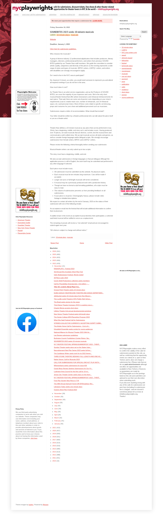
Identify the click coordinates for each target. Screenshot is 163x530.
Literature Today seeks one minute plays (68, 387)
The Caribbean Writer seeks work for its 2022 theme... (73, 353)
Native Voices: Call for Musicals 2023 (67, 359)
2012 (54, 455)
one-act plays (126, 76)
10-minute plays (63, 35)
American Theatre (24, 220)
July (56, 406)
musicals (74, 35)
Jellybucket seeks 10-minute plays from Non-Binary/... (73, 296)
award (124, 55)
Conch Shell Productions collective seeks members (72, 281)
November (58, 393)
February (57, 421)
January (57, 424)
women (124, 95)
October (57, 396)
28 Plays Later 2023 (61, 278)
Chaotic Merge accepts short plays (66, 308)
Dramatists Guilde (24, 223)
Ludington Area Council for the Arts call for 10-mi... (71, 371)
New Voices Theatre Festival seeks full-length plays (72, 314)
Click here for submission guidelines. (63, 49)
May (56, 412)
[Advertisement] (29, 53)
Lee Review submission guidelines (66, 335)
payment (125, 79)
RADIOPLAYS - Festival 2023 (64, 269)
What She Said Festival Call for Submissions (69, 320)
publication (125, 84)
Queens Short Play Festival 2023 (65, 390)
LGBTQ (124, 50)
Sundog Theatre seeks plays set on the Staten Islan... (72, 347)
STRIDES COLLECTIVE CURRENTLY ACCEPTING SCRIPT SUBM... (78, 323)
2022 (54, 263)
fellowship (125, 60)
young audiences (128, 97)
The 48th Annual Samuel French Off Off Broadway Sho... (74, 384)
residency (125, 89)
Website (53, 39)
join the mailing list (67, 15)
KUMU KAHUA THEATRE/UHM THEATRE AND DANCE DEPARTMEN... (79, 293)
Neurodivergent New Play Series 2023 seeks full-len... (73, 350)
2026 (54, 251)
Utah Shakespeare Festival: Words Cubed (68, 275)
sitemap (96, 15)
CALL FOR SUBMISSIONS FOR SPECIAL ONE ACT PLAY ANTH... (77, 362)
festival (124, 63)
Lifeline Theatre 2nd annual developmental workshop (72, 311)
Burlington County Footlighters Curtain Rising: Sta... (72, 338)
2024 (54, 257)
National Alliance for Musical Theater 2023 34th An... (72, 332)
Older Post (108, 243)
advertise (52, 15)
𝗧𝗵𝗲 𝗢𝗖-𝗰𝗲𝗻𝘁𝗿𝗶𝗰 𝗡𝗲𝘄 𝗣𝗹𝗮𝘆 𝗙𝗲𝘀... (67, 287)
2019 (54, 433)
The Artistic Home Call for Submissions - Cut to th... (72, 326)
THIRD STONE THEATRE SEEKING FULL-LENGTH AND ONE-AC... (78, 356)
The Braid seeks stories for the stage (67, 302)
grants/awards (127, 68)
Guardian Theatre (24, 225)
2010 (54, 461)
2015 (54, 446)
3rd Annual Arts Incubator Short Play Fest (68, 272)
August (57, 402)
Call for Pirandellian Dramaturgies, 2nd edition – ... (71, 284)
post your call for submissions (33, 15)
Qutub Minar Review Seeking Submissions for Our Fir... (73, 368)
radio (123, 87)
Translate (136, 39)
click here (34, 438)
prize (123, 81)
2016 (54, 443)
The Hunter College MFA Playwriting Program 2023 (72, 317)
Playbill (20, 230)
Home (82, 243)
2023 (54, 260)
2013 (54, 452)
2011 (54, 458)
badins (31, 505)
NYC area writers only (129, 52)
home (16, 15)
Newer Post (55, 243)
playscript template (110, 15)
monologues (126, 71)
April (56, 415)
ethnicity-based (127, 58)
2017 (54, 440)
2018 (54, 437)
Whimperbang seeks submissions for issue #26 (70, 365)
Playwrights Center (24, 233)
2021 (54, 427)
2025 (54, 254)
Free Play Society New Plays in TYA (66, 380)
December (58, 266)
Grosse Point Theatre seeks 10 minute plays (69, 290)
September (58, 399)
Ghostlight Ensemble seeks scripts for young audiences (73, 329)
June (56, 409)
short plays (125, 92)
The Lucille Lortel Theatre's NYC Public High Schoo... (72, 299)
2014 (54, 449)
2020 (54, 430)
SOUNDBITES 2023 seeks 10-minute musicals (70, 341)
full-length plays (127, 66)
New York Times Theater (26, 228)
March (56, 418)
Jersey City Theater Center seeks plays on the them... (73, 374)
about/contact (84, 15)
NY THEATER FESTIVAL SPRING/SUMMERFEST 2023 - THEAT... (77, 344)
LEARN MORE (97, 21)
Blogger (45, 505)
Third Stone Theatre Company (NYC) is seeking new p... (73, 305)
